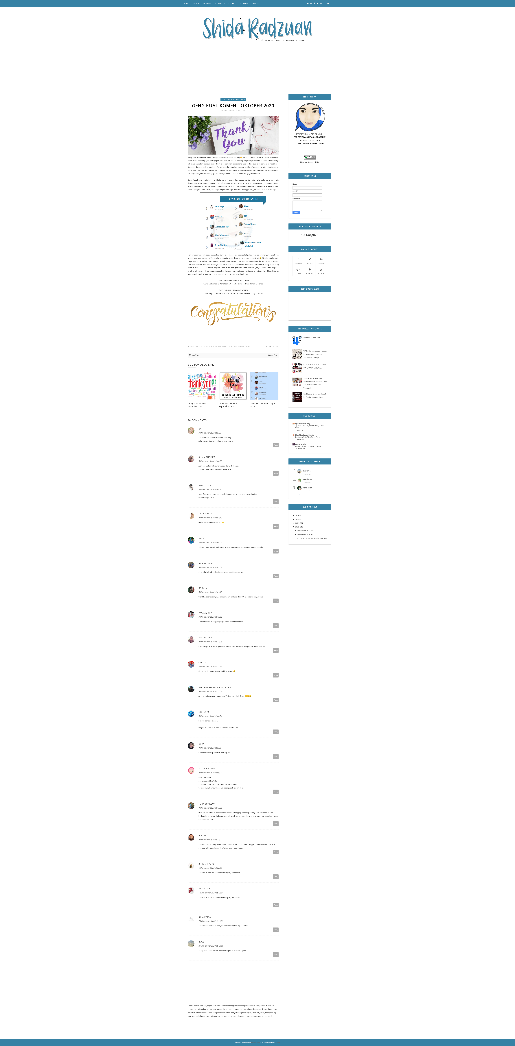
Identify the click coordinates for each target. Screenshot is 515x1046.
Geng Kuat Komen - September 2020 (228, 405)
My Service (220, 3)
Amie (201, 538)
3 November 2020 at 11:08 (210, 641)
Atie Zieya (204, 485)
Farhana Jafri (300, 444)
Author (195, 3)
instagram (321, 263)
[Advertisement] (257, 64)
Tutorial (207, 3)
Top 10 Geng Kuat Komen (240, 347)
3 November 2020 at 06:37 (210, 433)
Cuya (201, 744)
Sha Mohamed (206, 457)
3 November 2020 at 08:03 (210, 461)
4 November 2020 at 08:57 (210, 748)
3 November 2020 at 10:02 (210, 617)
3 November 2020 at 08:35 (210, 489)
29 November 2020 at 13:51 (210, 946)
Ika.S (201, 942)
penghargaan (224, 347)
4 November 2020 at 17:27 (210, 839)
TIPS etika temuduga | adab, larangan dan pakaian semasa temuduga (315, 354)
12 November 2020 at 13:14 (210, 892)
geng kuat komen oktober (233, 100)
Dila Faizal (205, 917)
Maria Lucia (307, 487)
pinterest (309, 274)
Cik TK (202, 662)
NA (200, 429)
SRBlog (277, 1042)
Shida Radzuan (230, 111)
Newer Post (194, 355)
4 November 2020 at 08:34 (210, 716)
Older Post (272, 355)
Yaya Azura (205, 613)
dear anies (307, 471)
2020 (297, 527)
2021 (297, 523)
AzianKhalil (205, 563)
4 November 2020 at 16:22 (210, 808)
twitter (309, 263)
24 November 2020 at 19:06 (210, 921)
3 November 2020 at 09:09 (210, 567)
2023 (297, 515)
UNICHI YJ (204, 889)
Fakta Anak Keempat (312, 337)
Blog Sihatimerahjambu (304, 435)
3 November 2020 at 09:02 (210, 542)
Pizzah (202, 836)
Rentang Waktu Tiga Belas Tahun (308, 437)
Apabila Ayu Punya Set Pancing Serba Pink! (310, 427)
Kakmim (202, 588)
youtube (321, 274)
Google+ (298, 274)
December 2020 (303, 530)
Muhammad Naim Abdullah (214, 687)
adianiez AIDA (206, 769)
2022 (297, 519)
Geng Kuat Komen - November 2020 (197, 405)
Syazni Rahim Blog (302, 423)
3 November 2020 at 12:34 (210, 691)
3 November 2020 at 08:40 (210, 517)
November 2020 (303, 534)
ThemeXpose (255, 1042)
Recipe (231, 3)
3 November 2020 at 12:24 (210, 666)
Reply (276, 445)
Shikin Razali (206, 864)
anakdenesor (308, 479)
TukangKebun (207, 804)
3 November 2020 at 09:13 (210, 592)
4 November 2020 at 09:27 (210, 772)
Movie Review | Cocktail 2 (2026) (308, 446)
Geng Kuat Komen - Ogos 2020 (262, 405)
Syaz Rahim (205, 514)
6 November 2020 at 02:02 (210, 868)
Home (186, 3)
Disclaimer (243, 3)
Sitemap (255, 3)
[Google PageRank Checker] (310, 159)
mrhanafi (204, 712)
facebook (298, 263)
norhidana (205, 638)
